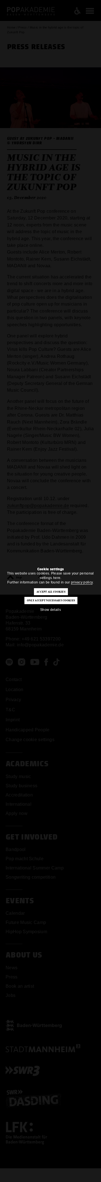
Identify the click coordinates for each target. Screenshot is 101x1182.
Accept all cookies (50, 592)
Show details (50, 610)
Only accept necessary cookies (51, 600)
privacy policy (82, 582)
